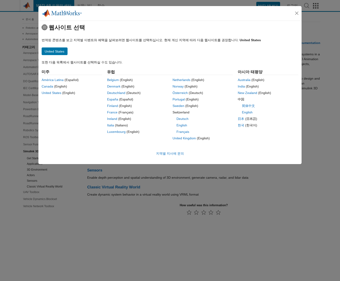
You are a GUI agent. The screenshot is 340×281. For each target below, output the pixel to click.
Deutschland (116, 93)
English (181, 125)
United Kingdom (184, 138)
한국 (241, 125)
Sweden (178, 106)
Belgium (113, 80)
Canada (47, 86)
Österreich (180, 93)
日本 (241, 119)
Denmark (114, 86)
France (112, 112)
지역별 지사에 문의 (170, 153)
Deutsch (182, 119)
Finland (112, 106)
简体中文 (248, 106)
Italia (110, 125)
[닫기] (297, 13)
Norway (178, 86)
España (112, 99)
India (241, 86)
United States (51, 93)
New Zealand (247, 93)
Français (182, 132)
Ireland (112, 119)
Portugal (179, 99)
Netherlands (181, 80)
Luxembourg (116, 132)
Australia (244, 80)
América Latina (53, 80)
